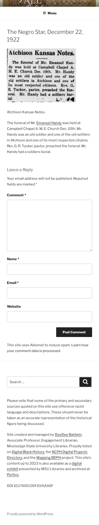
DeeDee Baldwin (68, 435)
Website (14, 306)
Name (13, 259)
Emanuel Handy (49, 123)
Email (13, 283)
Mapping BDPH (48, 458)
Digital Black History (28, 452)
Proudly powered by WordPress (30, 514)
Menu (52, 13)
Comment (16, 195)
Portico (13, 475)
